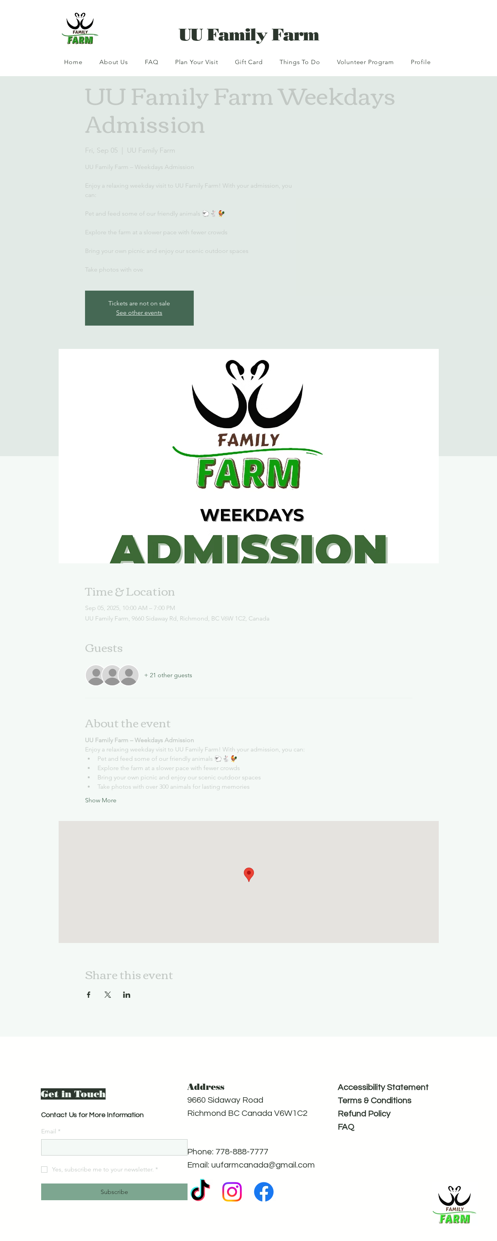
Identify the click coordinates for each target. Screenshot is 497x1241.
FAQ (346, 1126)
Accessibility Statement (383, 1087)
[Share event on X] (107, 995)
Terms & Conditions (375, 1100)
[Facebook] (264, 1192)
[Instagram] (232, 1192)
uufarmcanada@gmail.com (263, 1165)
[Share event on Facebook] (88, 995)
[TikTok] (200, 1192)
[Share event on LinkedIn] (126, 995)
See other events (139, 312)
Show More (100, 800)
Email (51, 1131)
